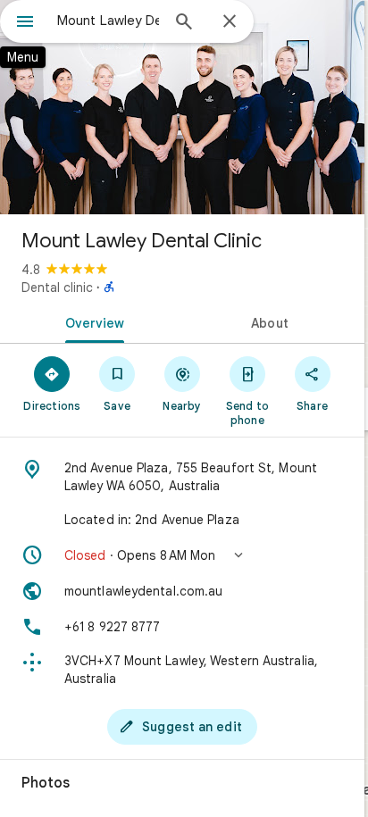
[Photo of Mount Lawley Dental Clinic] (182, 107)
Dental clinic (57, 287)
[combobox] (108, 20)
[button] (182, 555)
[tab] (91, 321)
